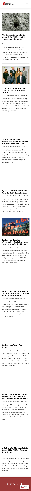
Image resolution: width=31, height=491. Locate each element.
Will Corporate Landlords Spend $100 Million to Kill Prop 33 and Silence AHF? (13, 37)
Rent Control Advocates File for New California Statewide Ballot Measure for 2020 (15, 293)
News (4, 95)
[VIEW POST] (15, 22)
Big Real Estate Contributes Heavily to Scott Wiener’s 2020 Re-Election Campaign (15, 396)
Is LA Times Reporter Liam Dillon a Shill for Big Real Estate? (14, 90)
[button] (26, 3)
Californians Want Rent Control (12, 346)
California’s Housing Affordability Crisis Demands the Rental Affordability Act (15, 242)
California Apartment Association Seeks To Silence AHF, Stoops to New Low (15, 141)
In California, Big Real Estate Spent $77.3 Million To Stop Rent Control (15, 450)
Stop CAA (5, 42)
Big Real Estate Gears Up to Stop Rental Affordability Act (15, 192)
